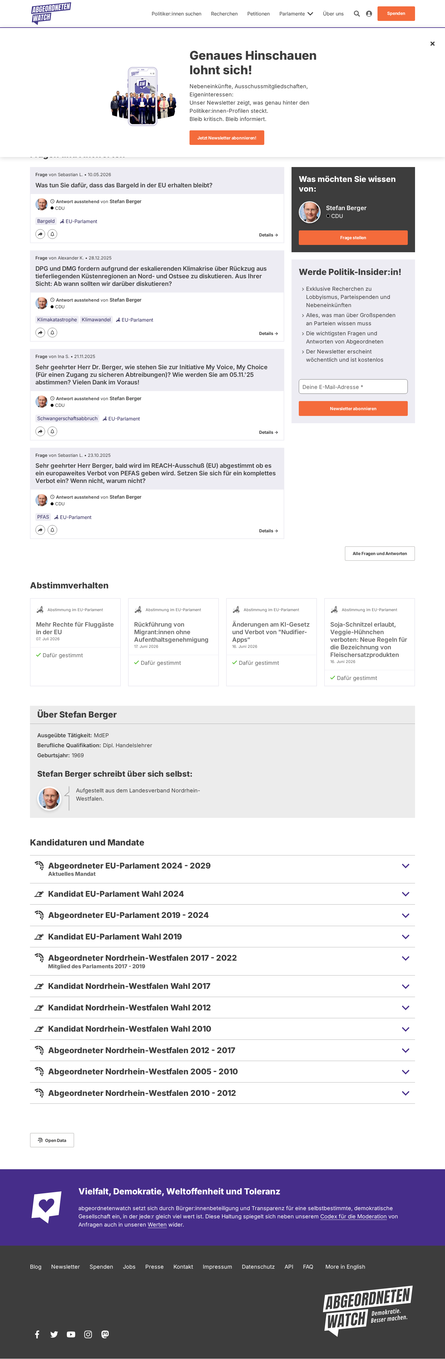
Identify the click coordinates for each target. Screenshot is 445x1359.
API (289, 1267)
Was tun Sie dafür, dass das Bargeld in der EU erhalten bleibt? (124, 185)
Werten (157, 1224)
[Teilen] (40, 234)
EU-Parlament (81, 221)
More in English (345, 1267)
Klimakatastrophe (57, 319)
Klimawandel (96, 319)
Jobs (129, 1267)
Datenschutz (258, 1267)
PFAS (43, 517)
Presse (154, 1267)
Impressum (217, 1267)
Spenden (101, 1267)
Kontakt (183, 1267)
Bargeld (46, 221)
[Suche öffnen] (357, 13)
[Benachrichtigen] (52, 234)
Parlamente (292, 14)
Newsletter (65, 1267)
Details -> (268, 234)
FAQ (308, 1267)
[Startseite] (51, 13)
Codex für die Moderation (353, 1216)
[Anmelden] (369, 13)
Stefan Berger (125, 201)
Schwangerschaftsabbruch (67, 418)
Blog (35, 1267)
